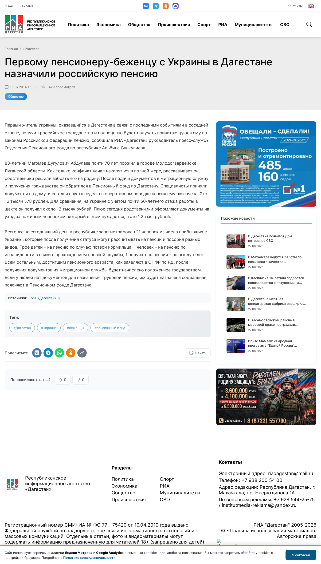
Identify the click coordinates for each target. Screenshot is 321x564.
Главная (11, 49)
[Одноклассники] (166, 6)
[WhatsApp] (59, 352)
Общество (139, 24)
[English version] (311, 6)
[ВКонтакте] (146, 6)
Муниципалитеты (254, 24)
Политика (78, 24)
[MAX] (176, 6)
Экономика (108, 24)
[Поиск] (309, 24)
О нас (9, 6)
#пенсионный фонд (109, 328)
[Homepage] (30, 24)
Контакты (295, 6)
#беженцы (75, 328)
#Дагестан (22, 328)
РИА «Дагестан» (43, 298)
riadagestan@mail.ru (290, 473)
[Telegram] (156, 6)
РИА (222, 24)
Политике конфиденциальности (89, 558)
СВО (285, 24)
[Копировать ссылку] (82, 352)
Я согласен (301, 555)
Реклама (27, 6)
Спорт (204, 24)
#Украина (49, 328)
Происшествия (174, 24)
